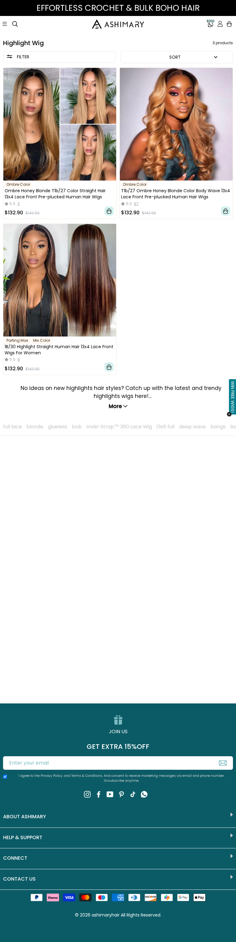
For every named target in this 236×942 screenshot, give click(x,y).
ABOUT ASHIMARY (24, 816)
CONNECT (15, 858)
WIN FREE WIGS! (232, 396)
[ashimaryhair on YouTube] (110, 794)
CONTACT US (19, 878)
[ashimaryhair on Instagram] (87, 794)
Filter (22, 57)
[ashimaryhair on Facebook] (98, 794)
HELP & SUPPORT (22, 837)
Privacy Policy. (52, 775)
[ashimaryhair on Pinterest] (121, 794)
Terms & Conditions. (87, 775)
